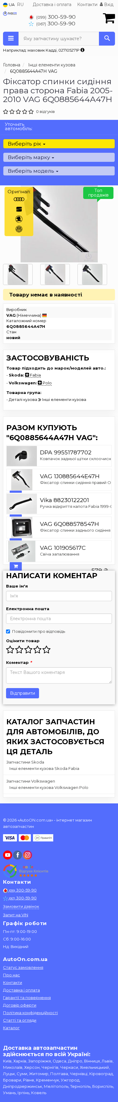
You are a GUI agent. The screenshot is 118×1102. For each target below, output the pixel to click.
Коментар (19, 662)
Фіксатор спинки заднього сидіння (75, 530)
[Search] (107, 39)
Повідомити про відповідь (38, 631)
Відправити (22, 693)
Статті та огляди (19, 1020)
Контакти (87, 4)
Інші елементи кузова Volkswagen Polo (48, 787)
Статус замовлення (23, 967)
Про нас (11, 974)
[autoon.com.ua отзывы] (26, 871)
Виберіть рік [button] (25, 144)
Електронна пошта (27, 608)
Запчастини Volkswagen (30, 781)
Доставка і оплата (52, 4)
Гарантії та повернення (27, 997)
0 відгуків (45, 111)
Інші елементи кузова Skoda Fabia (44, 768)
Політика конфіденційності (30, 1012)
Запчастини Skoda (25, 762)
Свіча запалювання (59, 554)
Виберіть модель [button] (31, 171)
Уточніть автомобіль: (18, 126)
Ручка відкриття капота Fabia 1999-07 (77, 506)
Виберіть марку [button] (29, 157)
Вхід (108, 4)
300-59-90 (56, 17)
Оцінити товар (23, 640)
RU (20, 4)
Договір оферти (19, 1005)
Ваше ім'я (17, 586)
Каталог (11, 1027)
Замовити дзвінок (21, 906)
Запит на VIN (15, 914)
